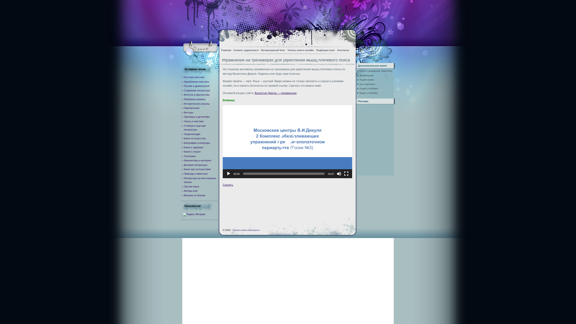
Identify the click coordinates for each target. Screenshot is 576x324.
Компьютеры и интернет (198, 160)
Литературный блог (273, 50)
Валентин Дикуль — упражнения (276, 93)
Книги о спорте (192, 151)
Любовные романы (194, 99)
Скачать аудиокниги (246, 50)
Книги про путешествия (197, 169)
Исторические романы (197, 103)
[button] (288, 142)
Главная (226, 50)
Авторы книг (191, 190)
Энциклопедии (192, 134)
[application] (287, 141)
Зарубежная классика (196, 81)
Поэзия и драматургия (196, 86)
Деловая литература (195, 165)
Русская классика (194, 77)
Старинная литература (197, 90)
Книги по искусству (195, 138)
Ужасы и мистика (194, 121)
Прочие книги (191, 186)
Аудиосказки (367, 79)
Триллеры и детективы (197, 116)
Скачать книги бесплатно (246, 230)
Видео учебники (369, 93)
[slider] (283, 174)
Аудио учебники (369, 88)
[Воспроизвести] (228, 173)
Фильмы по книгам (194, 195)
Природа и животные (196, 173)
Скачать (228, 185)
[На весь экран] (346, 173)
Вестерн (188, 112)
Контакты (343, 50)
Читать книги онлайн (301, 50)
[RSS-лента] (348, 37)
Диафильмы (367, 75)
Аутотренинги (367, 84)
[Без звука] (339, 173)
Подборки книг (325, 50)
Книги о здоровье (193, 147)
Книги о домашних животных (376, 71)
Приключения (191, 108)
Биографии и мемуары (197, 143)
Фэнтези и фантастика (196, 94)
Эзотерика (190, 156)
